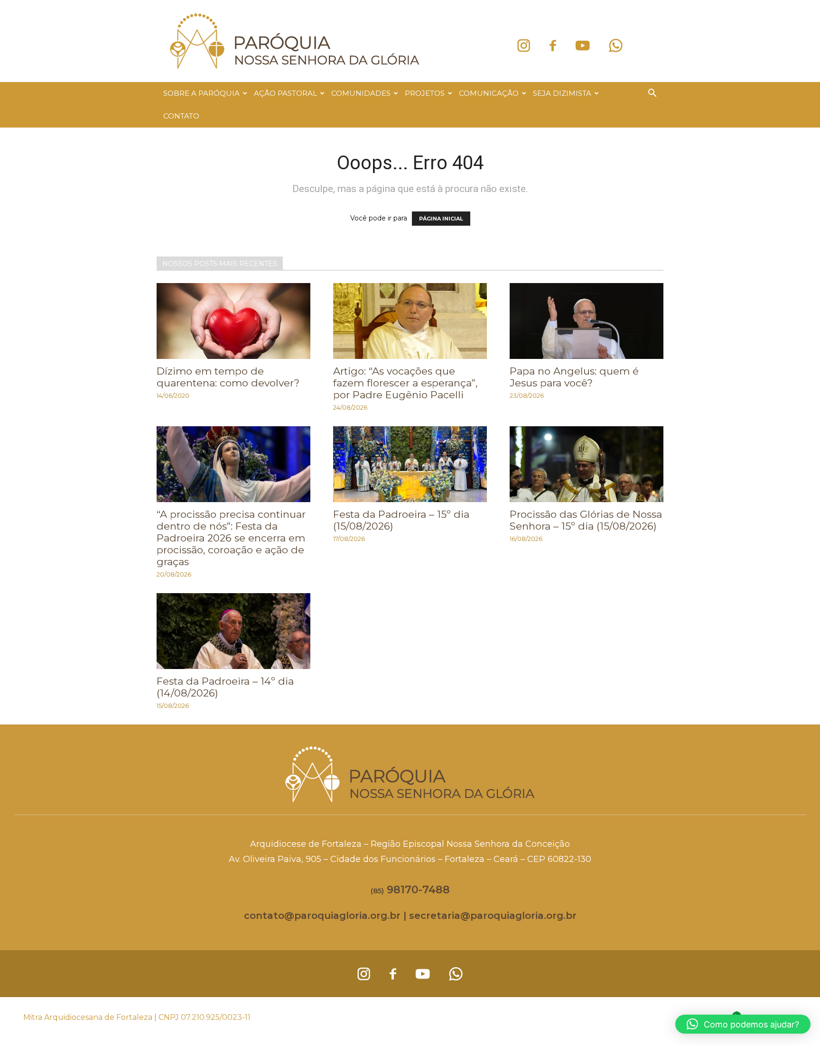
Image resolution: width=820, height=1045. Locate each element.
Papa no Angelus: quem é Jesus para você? (574, 377)
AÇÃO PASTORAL (285, 93)
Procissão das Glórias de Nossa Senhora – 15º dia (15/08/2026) (586, 520)
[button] (652, 94)
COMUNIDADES (361, 93)
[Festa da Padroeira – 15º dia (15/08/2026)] (410, 464)
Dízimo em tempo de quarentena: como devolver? (228, 377)
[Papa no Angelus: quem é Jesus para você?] (586, 321)
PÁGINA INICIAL (441, 218)
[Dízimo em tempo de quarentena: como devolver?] (233, 321)
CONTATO (181, 115)
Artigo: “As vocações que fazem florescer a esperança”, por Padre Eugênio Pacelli (405, 383)
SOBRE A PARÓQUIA (201, 93)
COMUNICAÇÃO (489, 93)
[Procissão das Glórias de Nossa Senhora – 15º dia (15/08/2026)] (586, 464)
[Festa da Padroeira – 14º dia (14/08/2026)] (233, 631)
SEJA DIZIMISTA (562, 93)
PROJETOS (425, 93)
